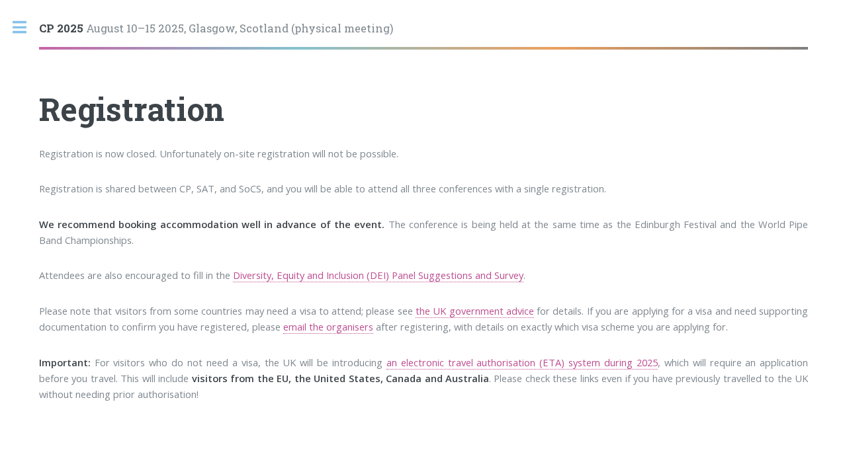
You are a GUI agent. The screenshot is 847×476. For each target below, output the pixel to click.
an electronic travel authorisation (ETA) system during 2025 (522, 362)
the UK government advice (475, 310)
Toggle (26, 27)
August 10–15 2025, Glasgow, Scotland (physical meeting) (216, 28)
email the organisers (328, 326)
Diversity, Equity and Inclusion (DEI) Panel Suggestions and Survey (378, 275)
